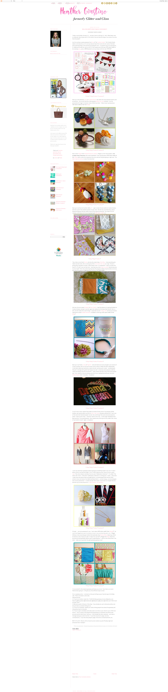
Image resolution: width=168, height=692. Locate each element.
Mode (60, 157)
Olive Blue (102, 262)
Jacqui (85, 99)
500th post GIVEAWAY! (59, 174)
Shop (87, 96)
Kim (93, 42)
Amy (98, 413)
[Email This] (73, 628)
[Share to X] (75, 628)
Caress (56, 157)
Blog (92, 96)
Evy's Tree (93, 413)
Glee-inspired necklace (77, 159)
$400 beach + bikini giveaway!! (60, 181)
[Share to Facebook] (76, 628)
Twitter (95, 96)
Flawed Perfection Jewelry (90, 153)
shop (79, 49)
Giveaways (78, 630)
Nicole (85, 262)
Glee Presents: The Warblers (96, 482)
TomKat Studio (101, 42)
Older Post (114, 674)
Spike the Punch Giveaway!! (60, 188)
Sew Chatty (93, 307)
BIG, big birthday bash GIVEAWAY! (61, 167)
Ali (91, 208)
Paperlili (89, 365)
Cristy (84, 365)
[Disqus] (94, 655)
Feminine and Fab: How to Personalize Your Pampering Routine (57, 153)
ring (73, 474)
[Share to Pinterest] (78, 628)
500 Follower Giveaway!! (59, 195)
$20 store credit (99, 213)
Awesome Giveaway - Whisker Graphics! (61, 202)
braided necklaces (86, 312)
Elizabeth (86, 307)
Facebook (100, 96)
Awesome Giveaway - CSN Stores (61, 209)
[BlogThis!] (74, 628)
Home (94, 674)
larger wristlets (104, 267)
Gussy (111, 531)
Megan (80, 153)
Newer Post (75, 674)
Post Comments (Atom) (84, 677)
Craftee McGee (92, 99)
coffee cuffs (104, 310)
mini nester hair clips (100, 264)
